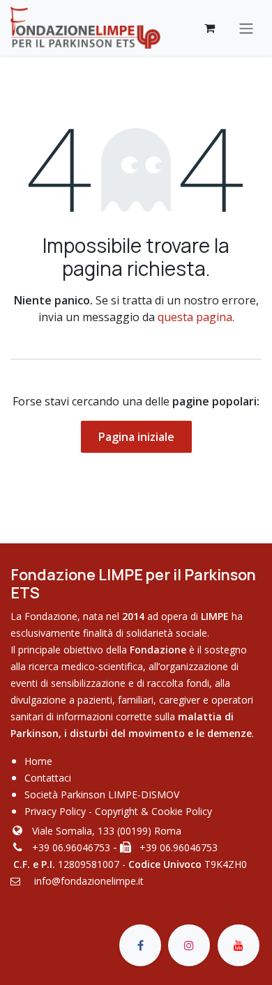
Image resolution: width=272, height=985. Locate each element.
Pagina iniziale (136, 436)
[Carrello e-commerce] (209, 27)
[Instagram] (189, 945)
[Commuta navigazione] (246, 28)
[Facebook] (140, 945)
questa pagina (195, 317)
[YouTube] (238, 945)
